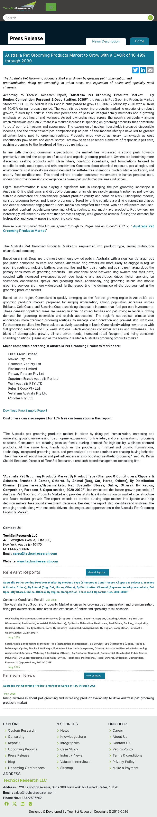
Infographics (70, 743)
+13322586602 (31, 798)
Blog (11, 762)
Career (118, 730)
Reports (14, 743)
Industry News (71, 755)
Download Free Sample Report (25, 410)
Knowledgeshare (73, 736)
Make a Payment (125, 768)
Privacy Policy (124, 762)
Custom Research (21, 730)
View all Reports (96, 572)
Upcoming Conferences (26, 768)
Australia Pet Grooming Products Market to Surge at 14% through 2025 (49, 685)
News (64, 730)
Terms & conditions (127, 755)
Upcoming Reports (22, 749)
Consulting (16, 736)
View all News (93, 675)
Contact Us (121, 743)
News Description (106, 41)
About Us (120, 736)
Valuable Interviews (75, 762)
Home (139, 41)
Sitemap (66, 768)
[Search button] (150, 17)
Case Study (69, 749)
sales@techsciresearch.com (34, 793)
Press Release (18, 755)
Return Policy (123, 749)
